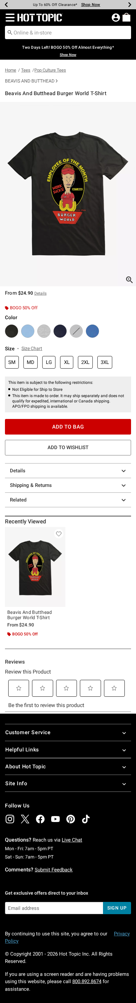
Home (10, 70)
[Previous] (6, 4)
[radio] (11, 331)
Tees (25, 70)
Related (18, 500)
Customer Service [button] (28, 732)
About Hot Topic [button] (25, 766)
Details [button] (40, 293)
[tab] (68, 194)
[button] (9, 18)
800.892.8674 (86, 981)
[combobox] (68, 32)
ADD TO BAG (68, 427)
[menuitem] (126, 17)
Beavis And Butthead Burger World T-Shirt (29, 615)
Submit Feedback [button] (54, 870)
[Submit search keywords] (10, 32)
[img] (10, 819)
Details (17, 471)
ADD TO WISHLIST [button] (68, 447)
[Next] (129, 4)
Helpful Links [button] (22, 749)
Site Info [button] (16, 783)
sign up (117, 908)
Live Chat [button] (72, 840)
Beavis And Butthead (29, 81)
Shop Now (90, 4)
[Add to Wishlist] (58, 533)
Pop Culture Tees (50, 70)
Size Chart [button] (31, 348)
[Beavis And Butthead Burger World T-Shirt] (35, 567)
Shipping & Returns (31, 485)
